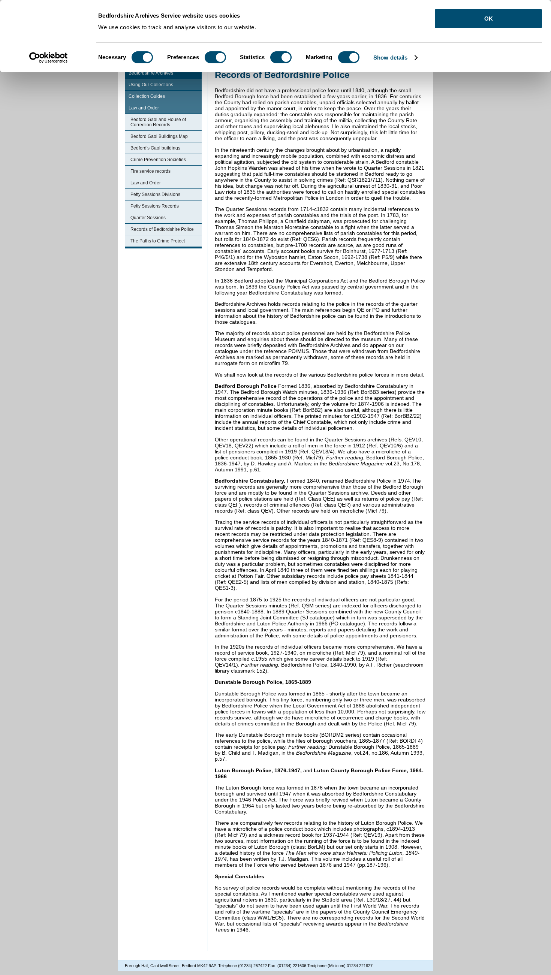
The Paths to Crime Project (157, 241)
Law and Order (144, 108)
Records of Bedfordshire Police (162, 229)
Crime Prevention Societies (158, 159)
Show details (390, 57)
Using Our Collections (151, 84)
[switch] (215, 57)
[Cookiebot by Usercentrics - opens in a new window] (48, 57)
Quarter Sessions (148, 217)
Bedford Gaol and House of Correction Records (158, 122)
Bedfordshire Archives (151, 73)
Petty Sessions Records (154, 206)
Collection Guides (147, 96)
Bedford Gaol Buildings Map (159, 136)
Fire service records (150, 171)
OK (488, 18)
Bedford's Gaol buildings (155, 148)
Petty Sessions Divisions (155, 194)
